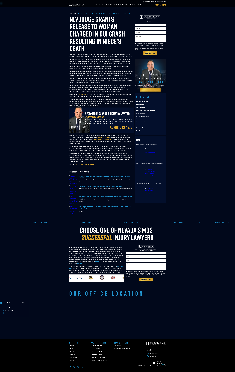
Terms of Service (162, 366)
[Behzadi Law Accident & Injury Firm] (156, 343)
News (138, 119)
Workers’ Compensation (100, 357)
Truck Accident (141, 131)
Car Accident (140, 107)
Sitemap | (151, 366)
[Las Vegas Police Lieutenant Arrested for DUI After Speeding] (73, 189)
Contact (139, 4)
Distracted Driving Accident (145, 110)
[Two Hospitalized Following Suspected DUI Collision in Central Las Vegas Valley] (73, 200)
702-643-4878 (160, 5)
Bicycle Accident (142, 101)
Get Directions (9, 310)
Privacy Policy (154, 48)
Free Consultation (150, 90)
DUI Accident (140, 113)
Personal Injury (141, 125)
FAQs (127, 4)
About (97, 4)
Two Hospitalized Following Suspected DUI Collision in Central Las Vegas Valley (105, 197)
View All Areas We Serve (122, 348)
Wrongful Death (97, 354)
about (97, 261)
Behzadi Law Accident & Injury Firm (149, 365)
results (79, 263)
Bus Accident (140, 104)
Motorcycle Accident (143, 116)
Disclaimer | (146, 366)
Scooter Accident (142, 128)
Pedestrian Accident (143, 122)
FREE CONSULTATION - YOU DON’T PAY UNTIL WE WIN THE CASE (154, 1)
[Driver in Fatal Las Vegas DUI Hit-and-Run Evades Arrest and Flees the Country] (73, 179)
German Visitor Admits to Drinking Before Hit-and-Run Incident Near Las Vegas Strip (105, 207)
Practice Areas (106, 4)
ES (74, 1)
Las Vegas (117, 345)
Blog (75, 13)
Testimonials (74, 357)
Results (132, 4)
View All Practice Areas (99, 360)
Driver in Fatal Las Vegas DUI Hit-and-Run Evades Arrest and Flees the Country (104, 177)
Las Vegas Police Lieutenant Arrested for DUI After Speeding (101, 186)
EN (70, 1)
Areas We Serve (118, 4)
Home (71, 13)
